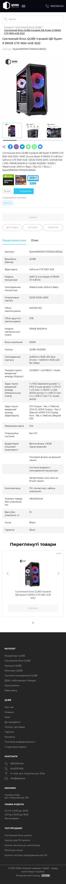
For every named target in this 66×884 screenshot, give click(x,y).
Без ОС (7, 203)
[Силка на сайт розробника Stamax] (45, 875)
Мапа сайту (11, 690)
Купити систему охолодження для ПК (26, 855)
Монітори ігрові (14, 850)
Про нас (9, 707)
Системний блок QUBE (28, 27)
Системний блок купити (18, 835)
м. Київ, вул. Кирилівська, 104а (27, 773)
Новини (9, 712)
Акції (7, 717)
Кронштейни (12, 685)
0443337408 (16, 768)
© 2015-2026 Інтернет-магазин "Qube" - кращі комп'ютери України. (33, 870)
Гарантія (9, 732)
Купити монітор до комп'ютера (22, 845)
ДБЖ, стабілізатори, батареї (20, 680)
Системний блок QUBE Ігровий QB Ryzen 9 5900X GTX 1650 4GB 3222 (33, 594)
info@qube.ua (17, 778)
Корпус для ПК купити (17, 840)
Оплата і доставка (15, 727)
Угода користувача (15, 747)
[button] (8, 573)
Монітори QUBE (14, 670)
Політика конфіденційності (20, 741)
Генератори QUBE (15, 655)
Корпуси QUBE (13, 665)
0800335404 (57, 6)
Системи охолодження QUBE (21, 675)
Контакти (10, 737)
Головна (8, 27)
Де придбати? (13, 722)
